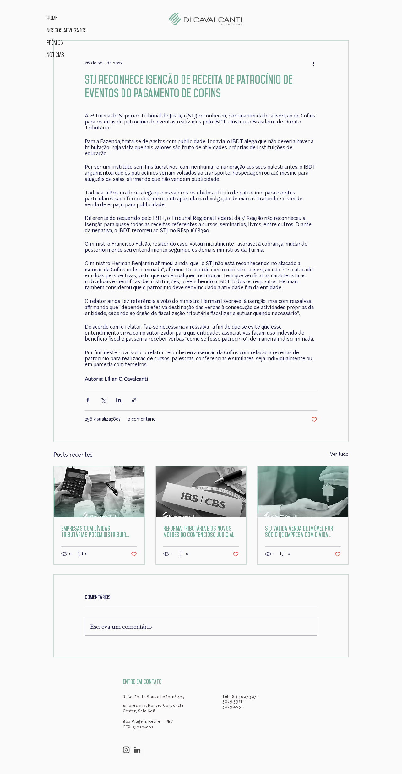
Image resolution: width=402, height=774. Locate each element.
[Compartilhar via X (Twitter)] (103, 400)
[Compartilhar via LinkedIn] (119, 400)
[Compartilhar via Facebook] (88, 400)
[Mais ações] (313, 63)
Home (52, 18)
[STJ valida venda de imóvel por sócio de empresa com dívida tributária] (303, 491)
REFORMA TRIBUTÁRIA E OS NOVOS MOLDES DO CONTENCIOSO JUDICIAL (198, 531)
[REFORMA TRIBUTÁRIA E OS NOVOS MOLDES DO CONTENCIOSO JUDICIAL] (201, 491)
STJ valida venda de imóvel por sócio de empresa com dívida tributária (299, 532)
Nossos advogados (66, 30)
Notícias (55, 54)
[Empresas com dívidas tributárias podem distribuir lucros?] (99, 491)
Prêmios (55, 42)
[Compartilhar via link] (134, 400)
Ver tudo (339, 454)
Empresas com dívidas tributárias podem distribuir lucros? (93, 532)
